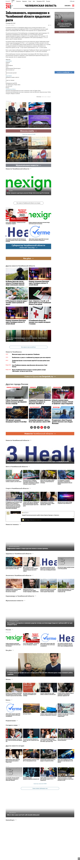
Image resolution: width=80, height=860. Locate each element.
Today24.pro (8, 727)
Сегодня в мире (12, 725)
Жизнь (8, 679)
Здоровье (24, 1)
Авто (34, 1)
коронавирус (9, 61)
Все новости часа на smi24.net (28, 347)
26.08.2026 (67, 5)
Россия (8, 630)
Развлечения (11, 721)
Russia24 (8, 1)
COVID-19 (13, 1)
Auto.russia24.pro (9, 469)
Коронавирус (9, 75)
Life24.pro (8, 681)
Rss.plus (48, 1)
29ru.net (7, 766)
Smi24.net (8, 135)
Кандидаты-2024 (41, 1)
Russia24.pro (8, 207)
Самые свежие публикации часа (40, 788)
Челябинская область (11, 89)
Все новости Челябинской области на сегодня (28, 203)
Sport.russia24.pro (9, 490)
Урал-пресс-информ (10, 25)
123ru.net (72, 1)
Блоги (8, 700)
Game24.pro (10, 820)
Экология (18, 1)
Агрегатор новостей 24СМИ (28, 134)
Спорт (29, 1)
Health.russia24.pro (9, 556)
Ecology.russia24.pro (10, 577)
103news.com (8, 101)
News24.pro (8, 702)
